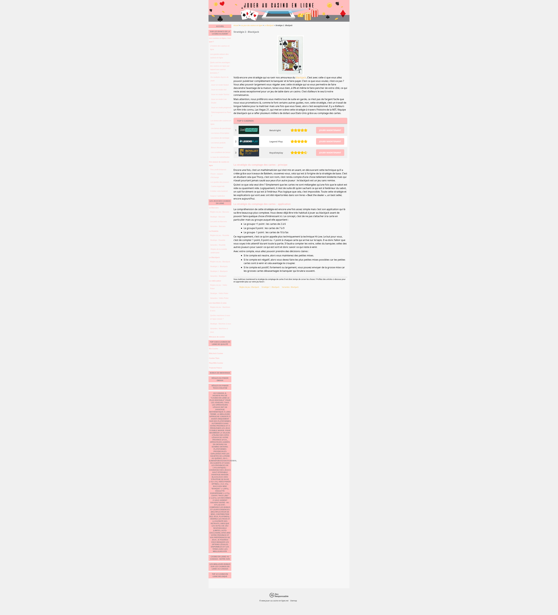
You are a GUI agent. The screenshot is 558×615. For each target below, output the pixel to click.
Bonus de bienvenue (220, 373)
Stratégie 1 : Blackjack (270, 287)
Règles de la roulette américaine (219, 251)
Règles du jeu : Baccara (219, 212)
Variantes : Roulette (218, 245)
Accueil (220, 26)
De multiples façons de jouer (220, 79)
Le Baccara (214, 208)
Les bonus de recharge (220, 138)
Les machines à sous (218, 303)
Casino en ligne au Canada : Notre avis (220, 558)
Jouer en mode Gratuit (220, 85)
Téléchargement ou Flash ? (221, 114)
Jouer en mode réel (218, 90)
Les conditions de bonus (220, 152)
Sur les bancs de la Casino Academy (220, 33)
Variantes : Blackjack (290, 287)
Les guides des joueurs (220, 182)
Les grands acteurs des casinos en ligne (219, 56)
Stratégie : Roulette (217, 240)
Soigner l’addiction (217, 196)
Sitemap (293, 600)
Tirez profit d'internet (218, 170)
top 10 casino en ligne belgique (220, 575)
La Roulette (213, 231)
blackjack (301, 77)
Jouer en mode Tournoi (220, 94)
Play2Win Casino (216, 363)
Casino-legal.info (218, 186)
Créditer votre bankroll (219, 191)
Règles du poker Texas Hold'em (220, 387)
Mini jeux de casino (217, 337)
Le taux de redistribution (220, 157)
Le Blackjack (214, 257)
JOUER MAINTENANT (330, 130)
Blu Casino (213, 349)
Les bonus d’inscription (220, 133)
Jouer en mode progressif (221, 108)
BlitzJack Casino (216, 353)
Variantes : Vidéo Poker (219, 298)
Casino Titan (214, 358)
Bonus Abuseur (217, 148)
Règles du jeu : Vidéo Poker (218, 287)
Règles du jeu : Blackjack (249, 287)
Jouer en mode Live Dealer (219, 101)
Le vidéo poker (215, 281)
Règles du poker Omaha (220, 379)
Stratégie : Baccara (217, 217)
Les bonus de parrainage (221, 128)
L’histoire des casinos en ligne (220, 47)
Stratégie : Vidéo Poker (219, 293)
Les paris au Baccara (218, 222)
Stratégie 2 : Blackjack (219, 271)
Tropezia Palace (215, 368)
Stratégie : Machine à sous (220, 324)
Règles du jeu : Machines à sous (220, 309)
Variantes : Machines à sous (219, 330)
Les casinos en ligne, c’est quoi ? (220, 40)
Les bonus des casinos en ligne (221, 122)
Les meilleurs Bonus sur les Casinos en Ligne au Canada (220, 566)
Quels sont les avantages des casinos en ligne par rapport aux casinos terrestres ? (220, 67)
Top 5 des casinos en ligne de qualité (220, 343)
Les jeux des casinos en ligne (220, 202)
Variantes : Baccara (217, 226)
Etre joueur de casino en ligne (219, 163)
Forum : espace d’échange (217, 175)
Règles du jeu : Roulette (219, 235)
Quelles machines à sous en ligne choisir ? (220, 317)
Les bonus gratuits (218, 143)
